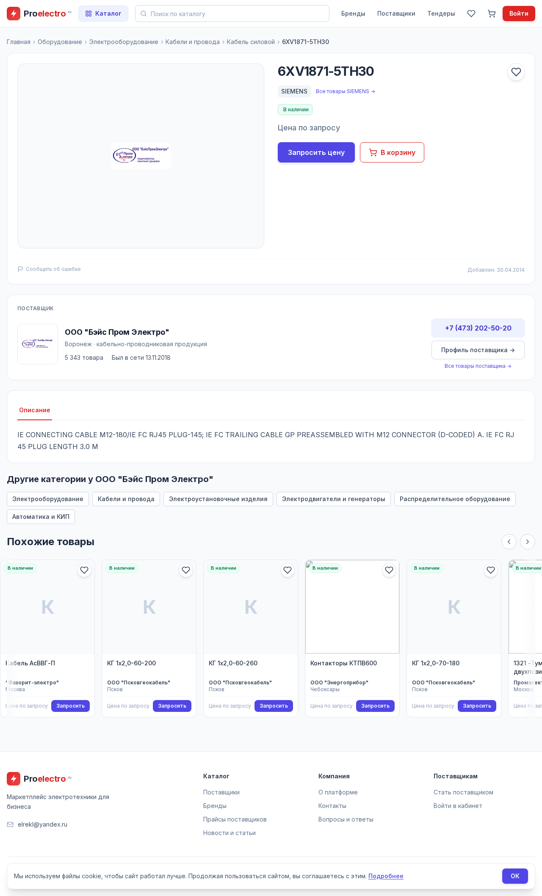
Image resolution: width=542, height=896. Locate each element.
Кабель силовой (251, 41)
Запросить (70, 706)
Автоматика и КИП (40, 516)
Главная (18, 41)
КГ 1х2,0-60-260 (233, 663)
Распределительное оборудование (455, 498)
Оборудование (60, 41)
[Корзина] (491, 13)
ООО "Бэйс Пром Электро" (117, 332)
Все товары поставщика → (478, 366)
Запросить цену (316, 152)
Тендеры (441, 13)
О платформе (338, 792)
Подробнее (386, 875)
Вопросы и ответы (345, 819)
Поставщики (396, 13)
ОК (515, 875)
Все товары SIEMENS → (345, 91)
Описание (34, 410)
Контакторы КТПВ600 (343, 663)
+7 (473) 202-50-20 (478, 328)
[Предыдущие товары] (509, 541)
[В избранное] (516, 71)
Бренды (353, 13)
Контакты (332, 805)
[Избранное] (471, 13)
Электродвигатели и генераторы (333, 498)
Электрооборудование (123, 41)
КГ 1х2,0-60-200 (131, 663)
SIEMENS (294, 91)
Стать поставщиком (463, 792)
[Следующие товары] (527, 541)
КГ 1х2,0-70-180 (435, 663)
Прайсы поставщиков (235, 819)
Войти (518, 13)
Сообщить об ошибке (53, 269)
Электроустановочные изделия (218, 498)
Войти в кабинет (458, 805)
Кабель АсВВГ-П (30, 663)
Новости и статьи (229, 832)
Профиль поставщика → (478, 349)
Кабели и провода (193, 41)
